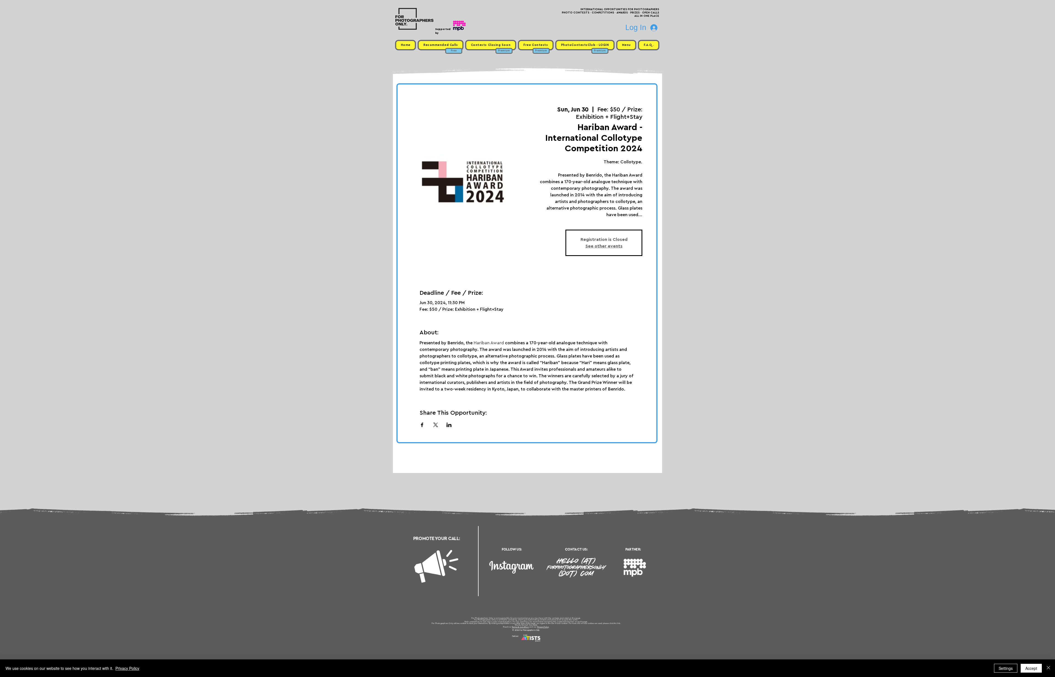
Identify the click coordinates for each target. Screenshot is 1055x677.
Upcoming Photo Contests (497, 643)
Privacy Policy (543, 627)
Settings (1006, 668)
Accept (1031, 668)
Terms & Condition (520, 627)
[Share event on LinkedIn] (449, 425)
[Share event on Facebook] (422, 425)
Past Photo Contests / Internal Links (545, 643)
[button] (626, 45)
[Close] (1048, 668)
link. (619, 623)
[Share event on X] (435, 425)
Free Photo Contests (519, 643)
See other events (604, 246)
